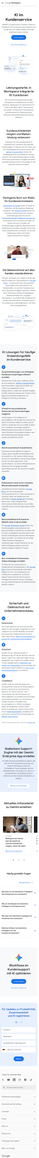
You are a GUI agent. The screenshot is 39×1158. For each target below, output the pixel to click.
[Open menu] (2, 2)
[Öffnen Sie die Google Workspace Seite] (13, 3)
